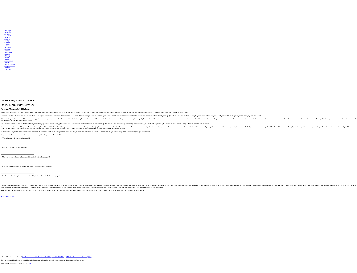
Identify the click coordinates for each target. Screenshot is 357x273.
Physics (6, 57)
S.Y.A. (29, 263)
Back (2, 197)
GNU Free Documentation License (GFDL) (79, 257)
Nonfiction (7, 69)
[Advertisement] (56, 15)
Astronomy (7, 39)
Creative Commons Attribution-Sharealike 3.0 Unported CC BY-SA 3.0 (43, 257)
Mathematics (8, 52)
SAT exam (7, 35)
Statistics (7, 62)
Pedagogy (7, 54)
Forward (11, 197)
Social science (8, 61)
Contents (6, 197)
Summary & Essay (9, 64)
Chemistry (7, 42)
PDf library (7, 32)
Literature (7, 51)
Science (6, 59)
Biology (6, 41)
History (6, 46)
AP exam (7, 34)
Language (7, 49)
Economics (7, 47)
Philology (7, 56)
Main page (7, 30)
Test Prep (7, 37)
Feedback (7, 67)
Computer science (9, 66)
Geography (7, 44)
